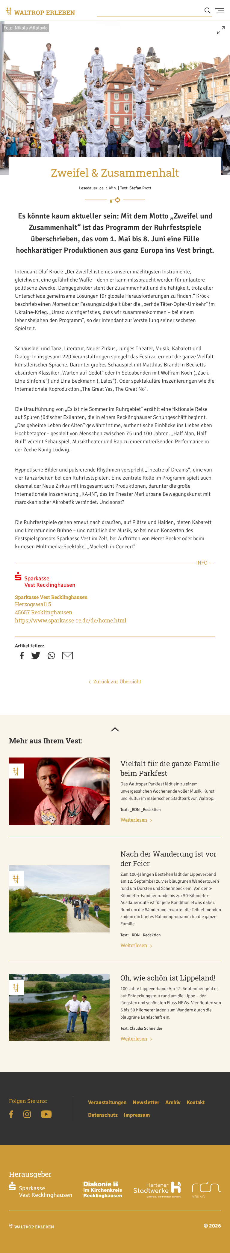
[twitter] (35, 657)
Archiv (173, 1102)
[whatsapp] (51, 657)
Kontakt (196, 1102)
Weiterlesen (133, 820)
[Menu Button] (219, 10)
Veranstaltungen (107, 1102)
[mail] (67, 657)
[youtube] (46, 1115)
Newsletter (146, 1102)
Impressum (137, 1115)
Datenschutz (103, 1115)
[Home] (40, 10)
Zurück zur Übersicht (117, 681)
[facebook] (22, 657)
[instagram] (27, 1115)
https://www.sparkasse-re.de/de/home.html (70, 620)
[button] (221, 33)
